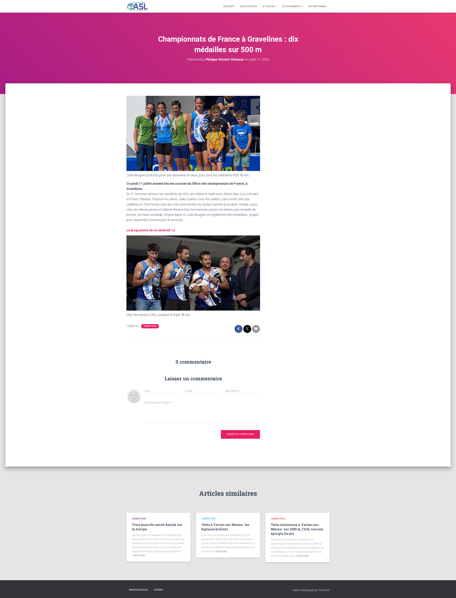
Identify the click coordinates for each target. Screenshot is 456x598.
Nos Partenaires (317, 6)
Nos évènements (291, 6)
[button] (276, 6)
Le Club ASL (268, 6)
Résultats (228, 6)
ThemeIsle (324, 590)
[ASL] (137, 6)
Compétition (150, 326)
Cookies (158, 590)
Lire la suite (139, 555)
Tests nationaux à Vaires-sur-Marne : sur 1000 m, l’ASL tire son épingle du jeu (297, 529)
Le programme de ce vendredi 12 (150, 230)
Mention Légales (138, 590)
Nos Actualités (248, 6)
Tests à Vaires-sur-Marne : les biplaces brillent (225, 526)
